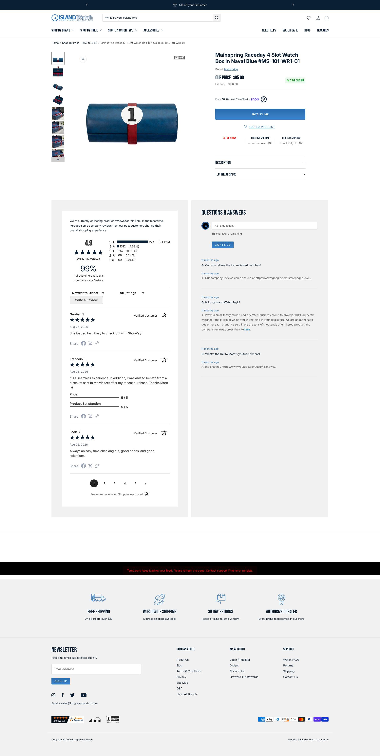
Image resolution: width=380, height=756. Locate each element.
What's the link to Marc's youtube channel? (233, 354)
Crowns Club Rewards (244, 677)
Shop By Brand (60, 30)
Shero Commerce (319, 739)
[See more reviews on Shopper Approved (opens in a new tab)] (97, 343)
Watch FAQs (291, 659)
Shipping (289, 671)
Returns (288, 665)
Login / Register (240, 659)
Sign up (61, 681)
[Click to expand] (83, 59)
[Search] (217, 18)
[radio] (139, 242)
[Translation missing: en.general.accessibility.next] (293, 5)
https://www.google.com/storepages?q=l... (283, 278)
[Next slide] (58, 159)
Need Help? (269, 30)
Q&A (179, 688)
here (247, 329)
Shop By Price (89, 30)
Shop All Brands (187, 694)
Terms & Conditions (189, 671)
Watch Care (290, 30)
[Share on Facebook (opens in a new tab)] (83, 344)
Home (55, 42)
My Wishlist (237, 671)
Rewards (323, 30)
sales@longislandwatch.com (79, 703)
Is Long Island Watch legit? (222, 302)
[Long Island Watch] (72, 17)
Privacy (181, 677)
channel (215, 366)
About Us (183, 659)
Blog (307, 30)
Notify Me (260, 114)
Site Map (182, 682)
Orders (234, 665)
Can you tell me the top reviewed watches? (233, 265)
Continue (223, 244)
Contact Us (290, 677)
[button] (58, 58)
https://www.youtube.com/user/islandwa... (249, 366)
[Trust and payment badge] (67, 719)
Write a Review (86, 300)
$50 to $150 (90, 42)
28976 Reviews (92, 259)
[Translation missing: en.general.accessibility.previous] (86, 5)
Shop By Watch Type (120, 30)
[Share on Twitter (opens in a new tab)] (90, 343)
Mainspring (231, 69)
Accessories (151, 30)
